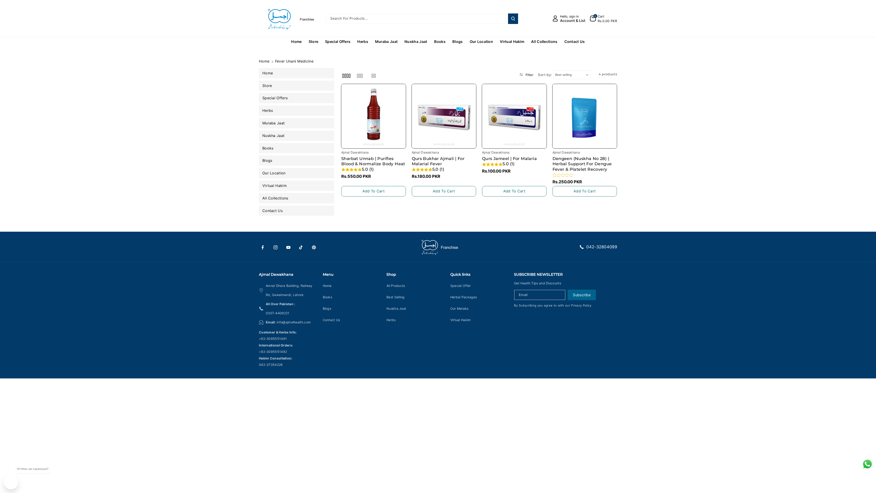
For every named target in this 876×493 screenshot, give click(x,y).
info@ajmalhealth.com (294, 322)
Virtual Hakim (460, 320)
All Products (395, 286)
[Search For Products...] (513, 18)
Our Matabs (459, 308)
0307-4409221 (277, 313)
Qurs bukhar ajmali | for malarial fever (438, 161)
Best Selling (395, 297)
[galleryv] (360, 76)
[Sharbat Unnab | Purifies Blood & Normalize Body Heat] (373, 116)
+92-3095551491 (273, 339)
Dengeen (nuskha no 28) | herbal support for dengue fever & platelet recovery (582, 164)
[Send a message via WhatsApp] (867, 464)
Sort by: (545, 75)
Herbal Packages (463, 297)
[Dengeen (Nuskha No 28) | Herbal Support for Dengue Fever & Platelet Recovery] (585, 116)
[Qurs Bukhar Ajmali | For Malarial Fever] (444, 116)
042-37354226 (271, 365)
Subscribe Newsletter (538, 274)
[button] (603, 18)
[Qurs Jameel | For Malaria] (514, 116)
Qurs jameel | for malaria (509, 158)
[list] (374, 76)
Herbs (391, 320)
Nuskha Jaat (396, 308)
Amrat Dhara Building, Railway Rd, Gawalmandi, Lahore (289, 290)
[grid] (346, 76)
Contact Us (331, 320)
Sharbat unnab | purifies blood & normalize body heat (373, 161)
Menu (328, 274)
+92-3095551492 (273, 352)
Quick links (460, 274)
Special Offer (460, 286)
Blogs (327, 308)
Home (264, 61)
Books (327, 297)
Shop (391, 274)
